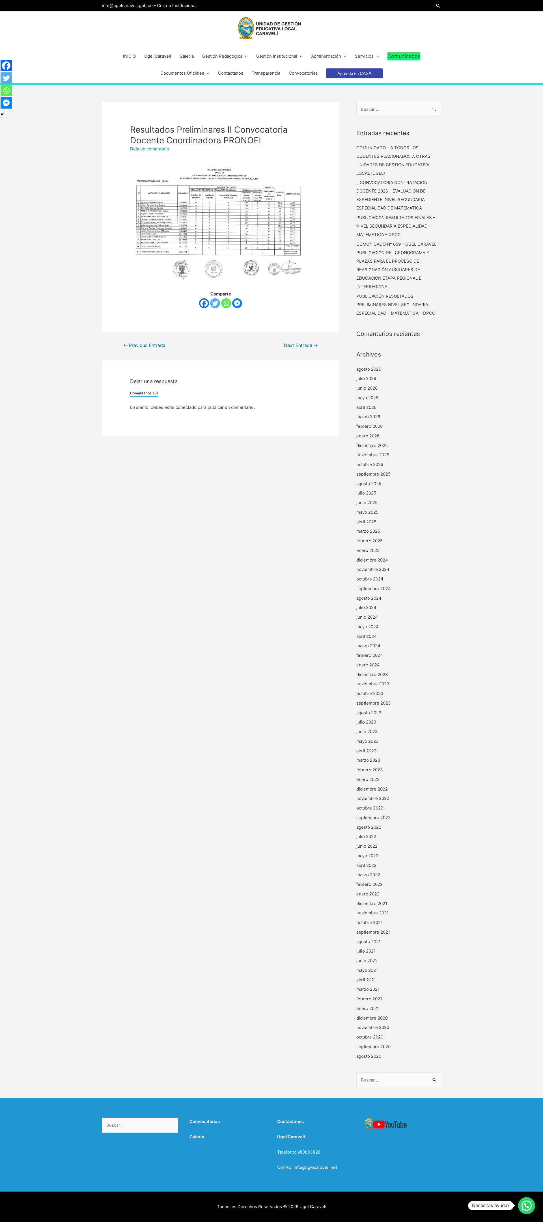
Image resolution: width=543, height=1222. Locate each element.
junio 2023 (367, 731)
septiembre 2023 (373, 703)
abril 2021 (366, 980)
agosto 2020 (368, 1056)
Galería (196, 1136)
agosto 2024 (369, 598)
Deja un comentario (149, 149)
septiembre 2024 (373, 588)
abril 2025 (366, 521)
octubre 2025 (369, 464)
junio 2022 (367, 846)
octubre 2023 (369, 693)
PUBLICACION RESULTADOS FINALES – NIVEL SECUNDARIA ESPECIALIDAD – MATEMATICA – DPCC (395, 226)
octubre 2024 (369, 579)
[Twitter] (215, 303)
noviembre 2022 (372, 798)
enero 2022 (368, 894)
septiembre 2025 (373, 474)
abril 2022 (366, 865)
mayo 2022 (367, 855)
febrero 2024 (369, 655)
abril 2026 (366, 407)
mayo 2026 (367, 397)
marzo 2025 (368, 531)
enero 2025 (368, 550)
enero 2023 (368, 779)
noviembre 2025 (372, 454)
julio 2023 (366, 722)
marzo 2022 (368, 874)
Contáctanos (290, 1121)
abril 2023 (366, 751)
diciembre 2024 (372, 560)
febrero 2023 (369, 769)
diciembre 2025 (372, 445)
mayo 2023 (367, 741)
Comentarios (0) (144, 393)
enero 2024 (368, 665)
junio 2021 (366, 960)
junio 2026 (367, 388)
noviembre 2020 (372, 1027)
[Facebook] (204, 303)
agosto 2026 (368, 369)
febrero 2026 (369, 426)
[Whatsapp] (226, 303)
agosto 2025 (368, 483)
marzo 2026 (368, 416)
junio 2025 (367, 502)
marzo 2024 (368, 645)
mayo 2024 (367, 626)
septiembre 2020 (373, 1046)
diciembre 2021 (371, 903)
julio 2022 (366, 836)
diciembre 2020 (372, 1018)
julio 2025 (366, 493)
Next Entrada (301, 345)
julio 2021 (366, 951)
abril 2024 (366, 636)
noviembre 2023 (372, 683)
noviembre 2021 (372, 913)
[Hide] (2, 114)
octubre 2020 (369, 1037)
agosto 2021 (368, 941)
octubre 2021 (369, 922)
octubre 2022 (369, 808)
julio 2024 (366, 607)
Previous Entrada (144, 345)
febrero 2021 (369, 998)
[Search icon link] (438, 5)
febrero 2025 (369, 540)
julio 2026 (366, 378)
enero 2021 (367, 1008)
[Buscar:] (398, 109)
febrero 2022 (369, 884)
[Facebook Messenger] (237, 303)
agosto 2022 (368, 827)
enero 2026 (368, 436)
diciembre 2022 (372, 789)
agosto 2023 (369, 712)
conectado (186, 407)
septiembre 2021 (373, 932)
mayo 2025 (367, 512)
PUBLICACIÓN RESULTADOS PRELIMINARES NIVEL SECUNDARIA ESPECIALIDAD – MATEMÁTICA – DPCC (395, 304)
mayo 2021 (367, 970)
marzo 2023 (368, 760)
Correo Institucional (177, 5)
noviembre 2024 (372, 569)
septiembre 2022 (373, 817)
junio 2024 (367, 617)
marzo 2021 (368, 989)
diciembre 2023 (372, 674)
